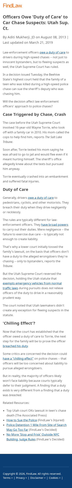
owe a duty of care (52, 52)
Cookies (53, 478)
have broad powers (54, 225)
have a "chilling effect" (18, 359)
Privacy (20, 478)
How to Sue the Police (21, 420)
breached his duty (15, 346)
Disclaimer (36, 478)
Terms (7, 478)
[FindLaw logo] (13, 5)
